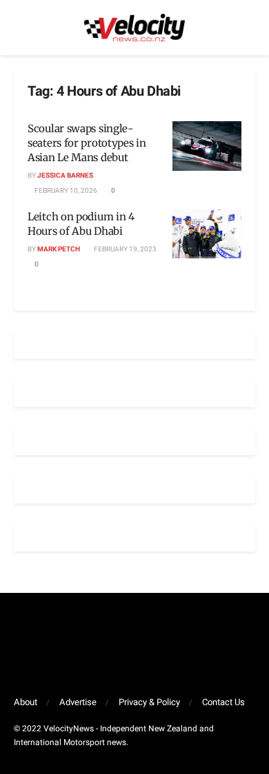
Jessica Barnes (65, 175)
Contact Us (223, 702)
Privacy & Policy (149, 702)
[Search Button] (249, 27)
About (25, 702)
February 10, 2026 (65, 191)
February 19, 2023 (124, 249)
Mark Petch (58, 249)
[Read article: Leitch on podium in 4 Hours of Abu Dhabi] (206, 234)
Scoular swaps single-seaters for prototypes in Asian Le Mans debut (87, 143)
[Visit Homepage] (134, 27)
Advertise (78, 702)
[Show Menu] (20, 27)
